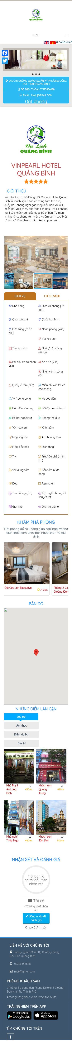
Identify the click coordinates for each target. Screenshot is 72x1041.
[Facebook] (10, 1036)
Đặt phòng (36, 101)
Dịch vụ (20, 296)
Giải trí (22, 743)
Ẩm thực (21, 725)
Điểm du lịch (21, 734)
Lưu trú (21, 716)
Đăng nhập (65, 42)
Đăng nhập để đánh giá (37, 918)
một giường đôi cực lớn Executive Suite (32, 997)
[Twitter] (5, 60)
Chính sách (52, 296)
